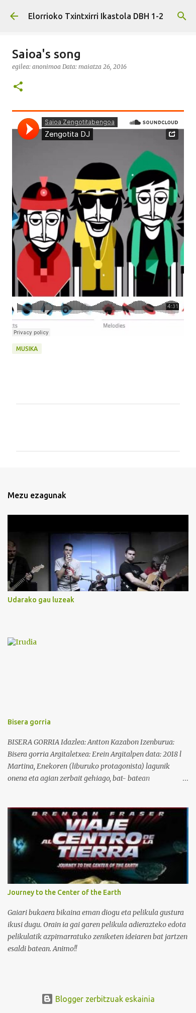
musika (27, 348)
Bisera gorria (29, 722)
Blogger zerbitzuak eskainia (104, 998)
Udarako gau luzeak (41, 600)
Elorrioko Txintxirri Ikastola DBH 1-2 (95, 16)
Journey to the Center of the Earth (64, 892)
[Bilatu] (182, 16)
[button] (18, 87)
